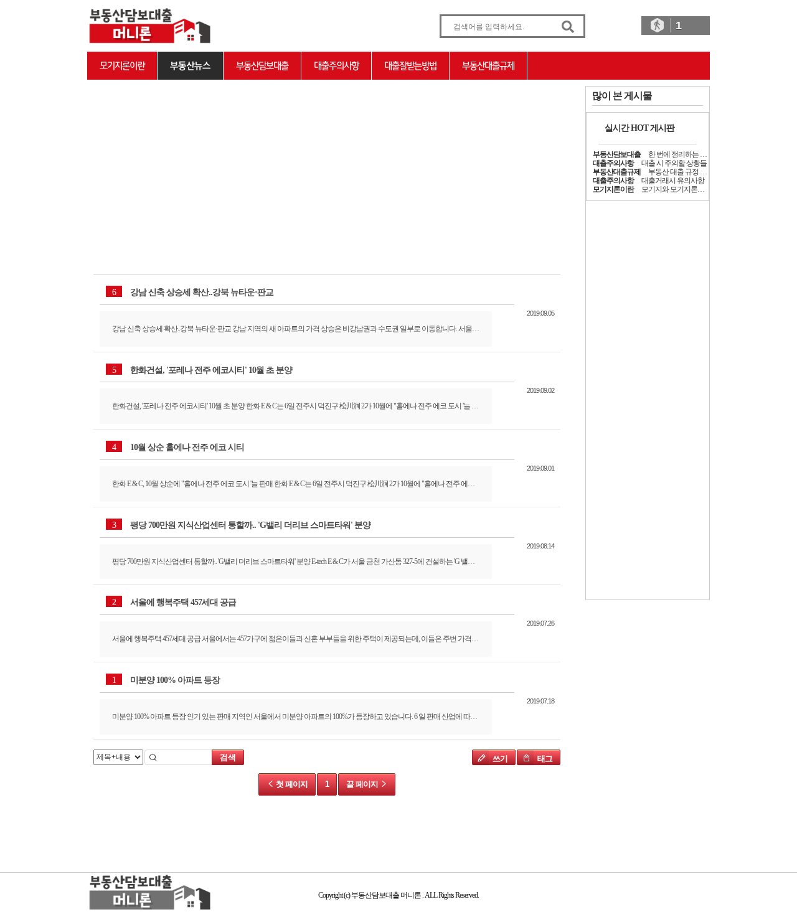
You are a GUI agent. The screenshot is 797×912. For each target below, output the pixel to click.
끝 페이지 (363, 784)
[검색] (568, 27)
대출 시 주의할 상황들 (674, 163)
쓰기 (499, 758)
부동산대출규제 (488, 65)
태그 (544, 758)
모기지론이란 (122, 65)
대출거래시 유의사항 (672, 180)
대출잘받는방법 (410, 65)
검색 (228, 757)
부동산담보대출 (262, 65)
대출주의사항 (336, 65)
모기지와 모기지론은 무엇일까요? (691, 189)
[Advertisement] (165, 164)
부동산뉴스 (190, 65)
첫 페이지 (291, 784)
